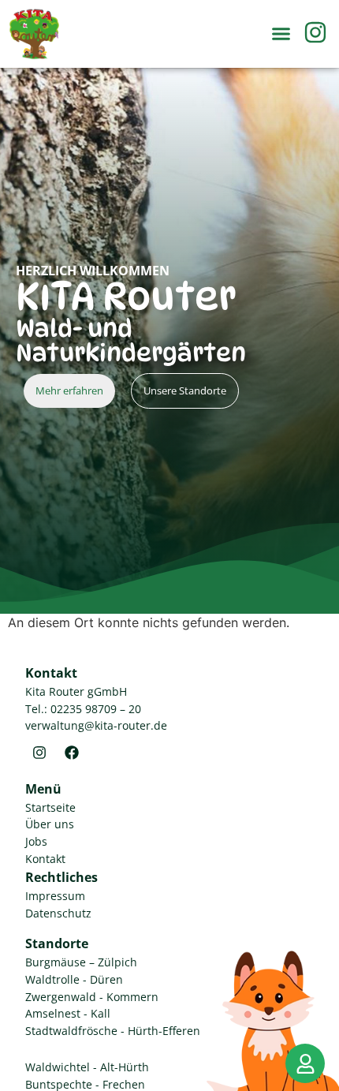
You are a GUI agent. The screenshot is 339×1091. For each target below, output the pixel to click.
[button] (281, 34)
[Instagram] (39, 752)
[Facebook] (72, 752)
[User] (305, 1063)
